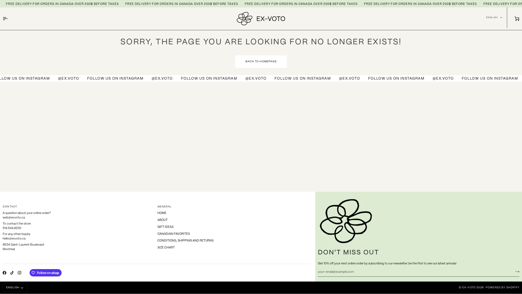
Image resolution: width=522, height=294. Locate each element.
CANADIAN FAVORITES (173, 234)
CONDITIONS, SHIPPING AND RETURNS (185, 240)
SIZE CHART (166, 247)
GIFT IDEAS (165, 227)
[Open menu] (9, 18)
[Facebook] (4, 273)
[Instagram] (19, 273)
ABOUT (162, 220)
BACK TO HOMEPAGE (261, 61)
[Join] (516, 271)
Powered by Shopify (502, 287)
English (492, 17)
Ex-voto (469, 287)
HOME (161, 213)
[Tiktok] (12, 273)
